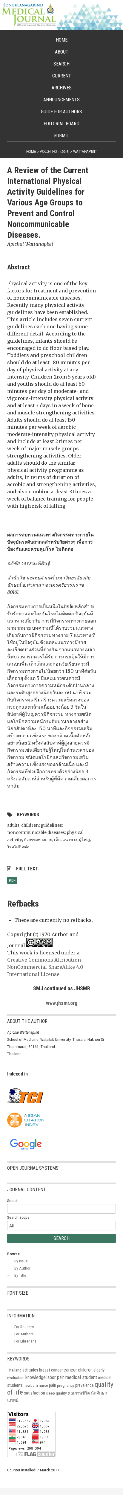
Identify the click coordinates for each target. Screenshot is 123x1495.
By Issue (21, 1260)
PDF (12, 880)
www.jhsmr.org (61, 1003)
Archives (62, 88)
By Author (22, 1268)
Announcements (61, 100)
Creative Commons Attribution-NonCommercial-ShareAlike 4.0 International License (45, 967)
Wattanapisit (85, 151)
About (61, 52)
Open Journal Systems (33, 1168)
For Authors (23, 1333)
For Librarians (25, 1341)
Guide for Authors (61, 112)
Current (61, 76)
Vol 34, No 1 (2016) (54, 151)
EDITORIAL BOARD (61, 123)
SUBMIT (61, 135)
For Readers (24, 1326)
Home (61, 40)
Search (61, 64)
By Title (20, 1275)
